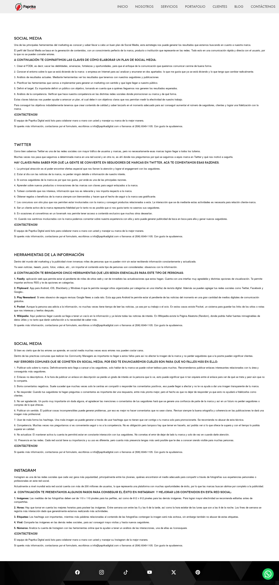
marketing (43, 261)
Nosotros (144, 6)
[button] (268, 574)
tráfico (93, 151)
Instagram (19, 477)
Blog (238, 6)
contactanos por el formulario (61, 236)
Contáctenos (263, 6)
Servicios (169, 6)
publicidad (59, 261)
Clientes (220, 6)
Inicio (122, 6)
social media (77, 350)
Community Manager (80, 356)
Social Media (132, 45)
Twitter (41, 151)
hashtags (39, 516)
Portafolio (195, 6)
